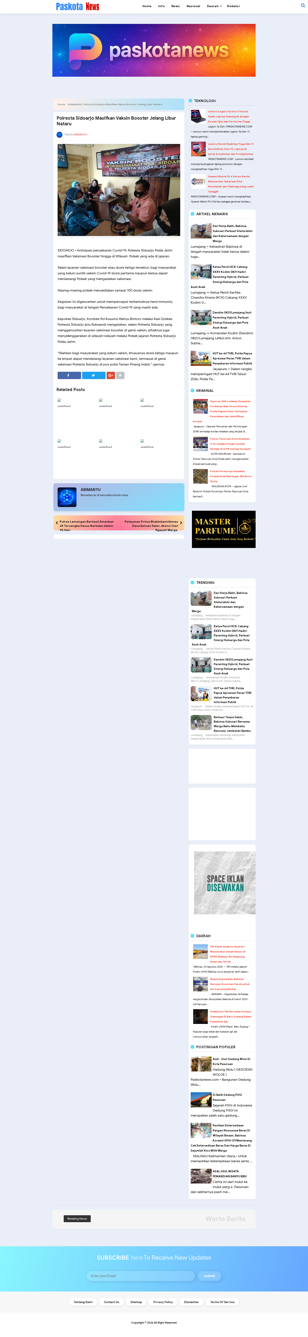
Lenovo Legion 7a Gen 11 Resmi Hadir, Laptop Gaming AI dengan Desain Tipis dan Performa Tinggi (229, 116)
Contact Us (111, 1302)
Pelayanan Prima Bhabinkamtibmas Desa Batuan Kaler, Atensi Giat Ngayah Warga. (151, 526)
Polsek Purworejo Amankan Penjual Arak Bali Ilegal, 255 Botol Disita (230, 476)
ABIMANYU (91, 489)
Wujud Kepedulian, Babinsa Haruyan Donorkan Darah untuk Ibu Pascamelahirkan (230, 984)
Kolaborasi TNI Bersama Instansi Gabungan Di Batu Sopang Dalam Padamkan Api (230, 1016)
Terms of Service (222, 1302)
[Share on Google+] (111, 375)
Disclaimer (191, 1302)
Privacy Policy (163, 1302)
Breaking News (77, 1218)
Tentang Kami (83, 1302)
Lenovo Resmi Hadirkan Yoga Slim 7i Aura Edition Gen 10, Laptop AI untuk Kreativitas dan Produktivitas (231, 148)
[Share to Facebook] (69, 375)
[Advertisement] (222, 766)
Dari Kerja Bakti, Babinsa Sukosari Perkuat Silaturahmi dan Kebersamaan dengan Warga (219, 602)
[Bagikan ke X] (94, 375)
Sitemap (136, 1302)
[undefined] (77, 399)
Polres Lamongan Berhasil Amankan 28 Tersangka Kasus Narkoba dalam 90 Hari (87, 526)
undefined (64, 406)
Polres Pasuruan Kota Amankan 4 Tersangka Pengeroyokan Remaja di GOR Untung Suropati (230, 443)
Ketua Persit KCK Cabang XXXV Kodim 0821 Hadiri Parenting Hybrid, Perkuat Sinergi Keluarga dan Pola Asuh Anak (219, 277)
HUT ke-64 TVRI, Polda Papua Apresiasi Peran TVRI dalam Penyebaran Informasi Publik (232, 358)
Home (61, 104)
